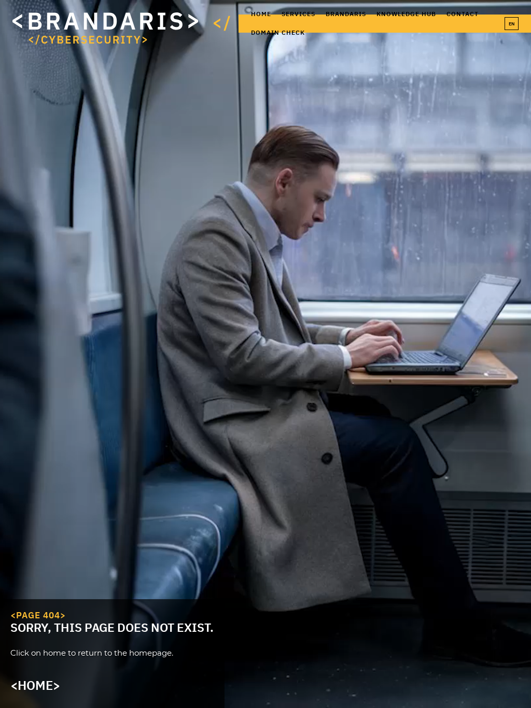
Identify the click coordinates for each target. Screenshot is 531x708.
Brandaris (346, 14)
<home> (35, 685)
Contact (462, 14)
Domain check (278, 32)
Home (261, 14)
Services (298, 14)
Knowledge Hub (406, 14)
